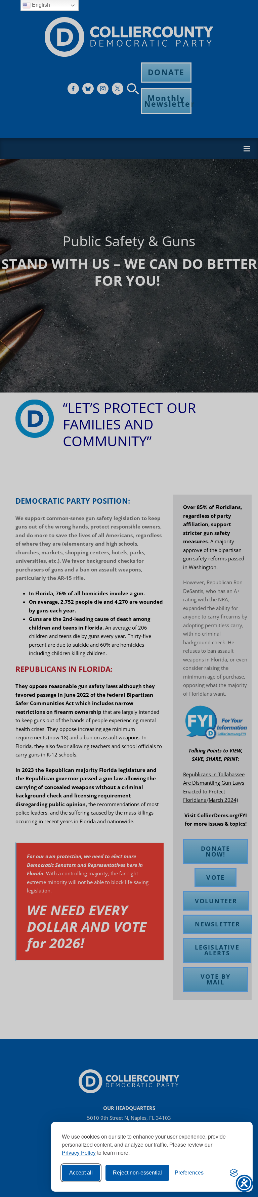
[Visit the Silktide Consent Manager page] (234, 1173)
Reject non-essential (137, 1173)
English (40, 5)
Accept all (81, 1173)
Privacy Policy (79, 1152)
